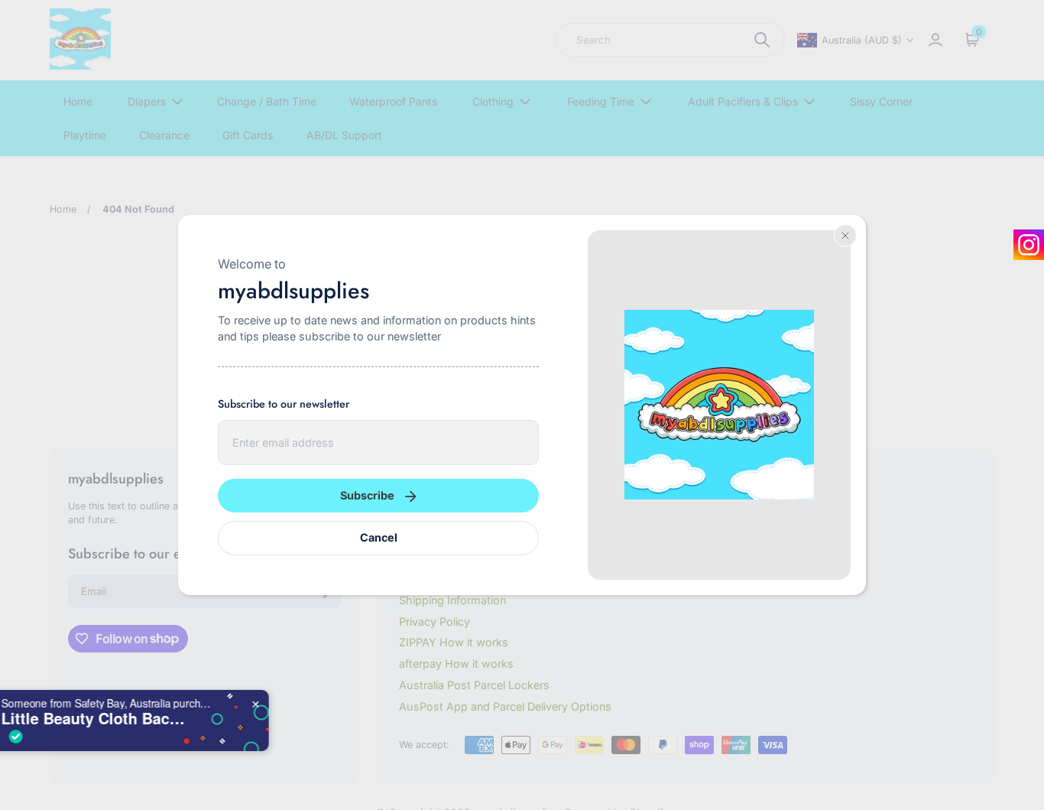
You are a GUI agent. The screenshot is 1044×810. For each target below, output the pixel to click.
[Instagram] (1028, 244)
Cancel (378, 537)
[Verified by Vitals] (86, 736)
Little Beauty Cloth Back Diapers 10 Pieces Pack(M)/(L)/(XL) (167, 718)
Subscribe (367, 495)
